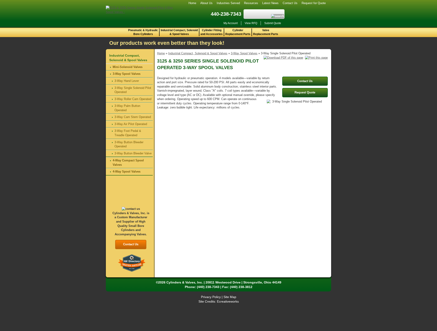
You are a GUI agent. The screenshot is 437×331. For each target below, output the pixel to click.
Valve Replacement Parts (265, 32)
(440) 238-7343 (208, 287)
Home (192, 3)
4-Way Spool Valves (126, 171)
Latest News (270, 3)
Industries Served (228, 3)
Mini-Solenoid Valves (127, 67)
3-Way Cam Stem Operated (132, 117)
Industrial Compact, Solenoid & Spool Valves (179, 32)
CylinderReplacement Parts (237, 32)
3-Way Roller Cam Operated (132, 99)
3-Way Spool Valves (244, 53)
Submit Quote (272, 23)
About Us (206, 3)
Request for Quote (314, 3)
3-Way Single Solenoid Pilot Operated (132, 90)
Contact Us (290, 3)
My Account (231, 23)
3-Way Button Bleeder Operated (128, 144)
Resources (251, 3)
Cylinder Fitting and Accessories (212, 32)
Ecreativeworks (228, 301)
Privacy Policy (211, 297)
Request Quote (305, 92)
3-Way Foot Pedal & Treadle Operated (127, 133)
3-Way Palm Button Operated (127, 108)
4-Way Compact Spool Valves (128, 162)
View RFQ (251, 23)
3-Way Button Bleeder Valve (133, 153)
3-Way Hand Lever (126, 81)
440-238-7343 (226, 14)
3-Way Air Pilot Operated (130, 124)
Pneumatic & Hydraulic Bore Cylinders (143, 32)
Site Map (230, 297)
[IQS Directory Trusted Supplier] (131, 263)
